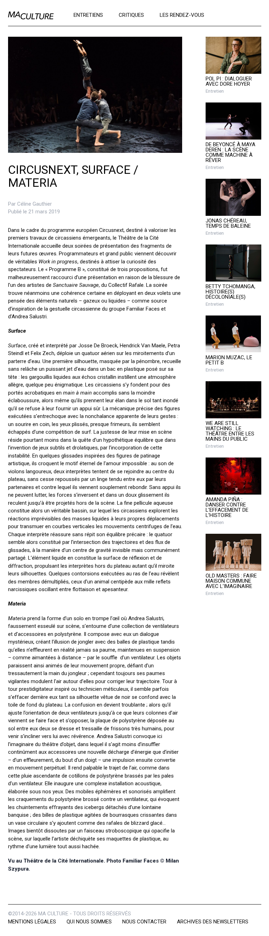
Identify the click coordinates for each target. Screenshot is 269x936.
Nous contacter (144, 922)
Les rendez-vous (182, 15)
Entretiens (88, 15)
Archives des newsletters (212, 922)
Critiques (131, 15)
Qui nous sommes (89, 922)
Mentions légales (32, 922)
